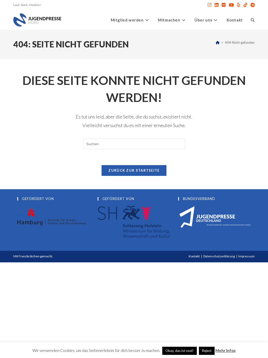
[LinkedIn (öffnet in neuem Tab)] (216, 5)
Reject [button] (206, 351)
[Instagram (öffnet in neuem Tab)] (209, 5)
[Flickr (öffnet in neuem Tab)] (223, 5)
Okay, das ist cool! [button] (179, 351)
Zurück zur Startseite (133, 170)
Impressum (246, 256)
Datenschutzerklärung (219, 256)
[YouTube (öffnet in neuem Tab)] (231, 5)
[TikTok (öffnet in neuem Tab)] (245, 5)
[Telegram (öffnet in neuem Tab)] (252, 5)
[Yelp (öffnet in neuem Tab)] (238, 5)
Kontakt (194, 256)
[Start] (218, 42)
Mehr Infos (225, 350)
